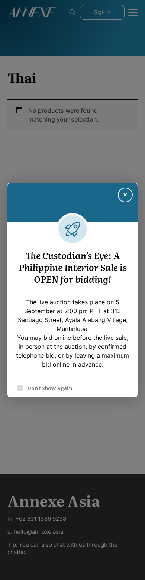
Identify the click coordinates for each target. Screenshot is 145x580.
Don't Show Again (49, 387)
